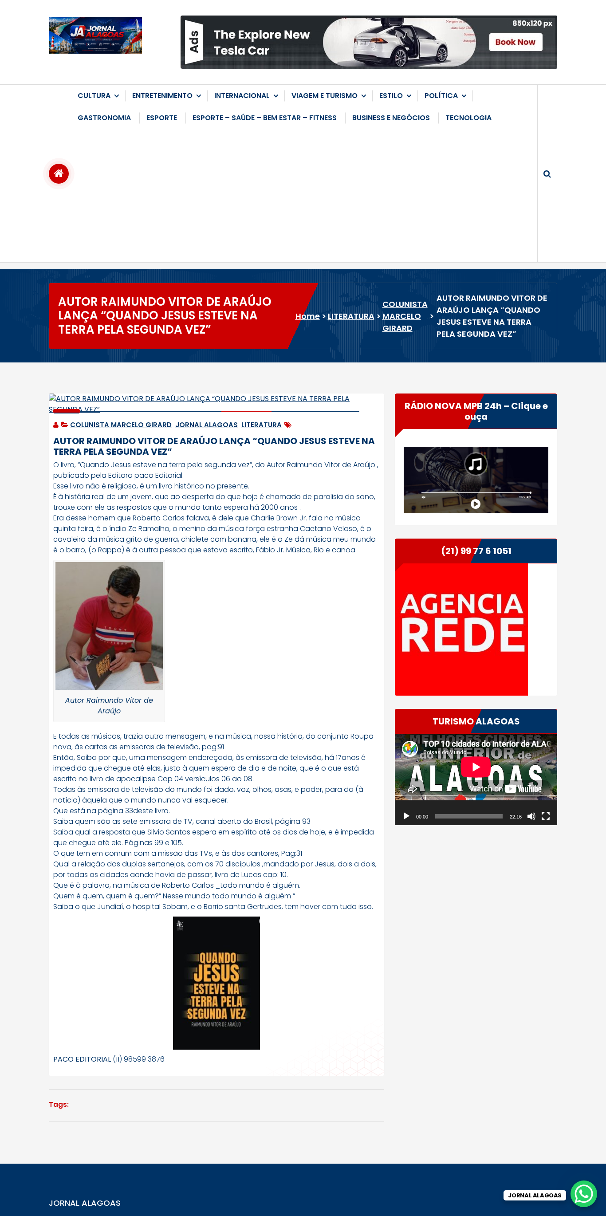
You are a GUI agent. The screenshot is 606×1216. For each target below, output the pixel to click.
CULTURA (94, 96)
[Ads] (369, 42)
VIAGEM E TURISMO (324, 96)
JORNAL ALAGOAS (206, 424)
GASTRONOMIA (104, 118)
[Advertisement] (303, 196)
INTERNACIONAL (242, 96)
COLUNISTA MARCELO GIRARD (405, 316)
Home (307, 316)
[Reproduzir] (406, 816)
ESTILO (391, 96)
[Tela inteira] (545, 816)
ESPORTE (161, 118)
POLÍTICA (441, 96)
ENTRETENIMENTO (162, 96)
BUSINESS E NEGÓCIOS (391, 118)
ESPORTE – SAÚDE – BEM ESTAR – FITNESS (265, 118)
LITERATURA (351, 316)
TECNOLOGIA (468, 118)
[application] (476, 779)
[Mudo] (531, 816)
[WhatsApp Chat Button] (584, 1194)
